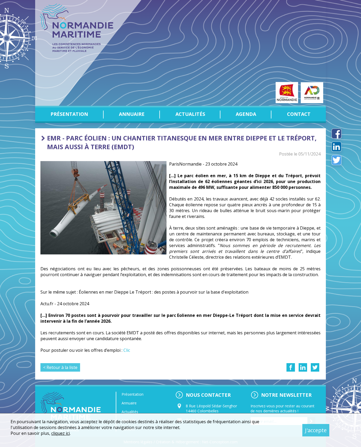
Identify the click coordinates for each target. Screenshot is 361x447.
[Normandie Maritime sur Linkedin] (336, 147)
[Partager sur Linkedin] (303, 367)
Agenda (246, 114)
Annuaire (132, 114)
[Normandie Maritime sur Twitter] (336, 160)
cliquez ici (60, 433)
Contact (299, 114)
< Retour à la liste (60, 367)
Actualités (190, 114)
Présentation (69, 114)
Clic (126, 350)
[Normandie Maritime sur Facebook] (336, 133)
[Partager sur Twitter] (315, 367)
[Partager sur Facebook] (290, 367)
